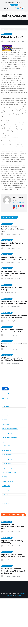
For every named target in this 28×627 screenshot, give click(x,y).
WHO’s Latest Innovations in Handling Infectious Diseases (13, 359)
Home (4, 29)
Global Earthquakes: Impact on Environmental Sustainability (14, 302)
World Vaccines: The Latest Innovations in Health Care (12, 331)
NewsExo (9, 596)
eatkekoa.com (14, 15)
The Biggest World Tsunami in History (13, 288)
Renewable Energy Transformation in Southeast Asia (13, 229)
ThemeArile (17, 596)
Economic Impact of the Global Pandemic (14, 345)
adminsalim (7, 41)
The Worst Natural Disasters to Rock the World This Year (14, 316)
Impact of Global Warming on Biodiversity (13, 244)
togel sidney (5, 503)
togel (3, 442)
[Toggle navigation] (14, 22)
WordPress (22, 593)
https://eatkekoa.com (19, 202)
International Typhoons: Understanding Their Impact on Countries (13, 273)
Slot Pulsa (5, 398)
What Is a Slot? (11, 29)
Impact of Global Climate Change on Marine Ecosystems (13, 258)
